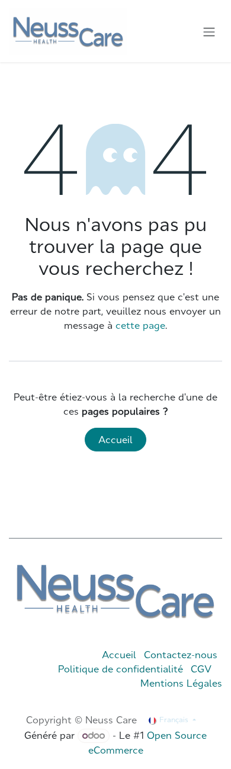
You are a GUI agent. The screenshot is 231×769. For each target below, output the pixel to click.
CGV (201, 669)
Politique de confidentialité (120, 669)
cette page (140, 325)
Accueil (115, 439)
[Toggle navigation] (209, 31)
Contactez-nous (180, 654)
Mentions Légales (181, 683)
